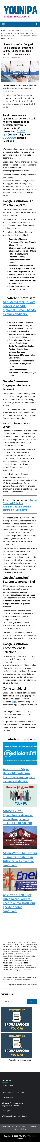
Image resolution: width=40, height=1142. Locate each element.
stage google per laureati (23, 970)
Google (17, 947)
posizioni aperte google (22, 967)
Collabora (6, 1126)
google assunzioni (9, 949)
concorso (29, 944)
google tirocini (7, 954)
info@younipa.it (8, 1085)
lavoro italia (18, 958)
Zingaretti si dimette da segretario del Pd (22, 983)
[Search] (36, 24)
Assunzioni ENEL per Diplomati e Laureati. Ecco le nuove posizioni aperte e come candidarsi (19, 903)
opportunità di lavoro (22, 965)
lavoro (28, 956)
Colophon (32, 1126)
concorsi (10, 942)
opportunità (19, 963)
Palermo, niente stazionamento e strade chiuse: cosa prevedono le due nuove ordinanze (20, 977)
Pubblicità (16, 1126)
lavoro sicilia (19, 960)
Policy (24, 1126)
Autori (16, 1129)
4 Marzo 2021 (16, 57)
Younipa (7, 57)
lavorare (5, 956)
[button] (5, 24)
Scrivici (23, 1129)
